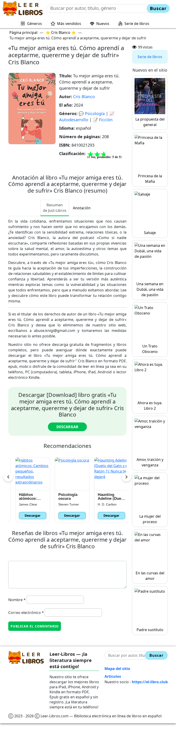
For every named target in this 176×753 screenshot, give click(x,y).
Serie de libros (136, 23)
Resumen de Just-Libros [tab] (54, 207)
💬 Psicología (92, 113)
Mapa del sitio (117, 668)
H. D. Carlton (102, 504)
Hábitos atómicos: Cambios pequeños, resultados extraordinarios (28, 496)
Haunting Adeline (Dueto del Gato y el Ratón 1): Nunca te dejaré (106, 496)
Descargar (67, 426)
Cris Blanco (84, 96)
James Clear (23, 504)
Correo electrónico (26, 612)
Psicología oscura (63, 496)
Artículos (112, 676)
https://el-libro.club (150, 681)
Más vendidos (69, 23)
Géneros (34, 23)
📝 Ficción (103, 119)
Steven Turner (64, 504)
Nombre (17, 599)
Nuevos (102, 23)
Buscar (158, 8)
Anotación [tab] (82, 207)
